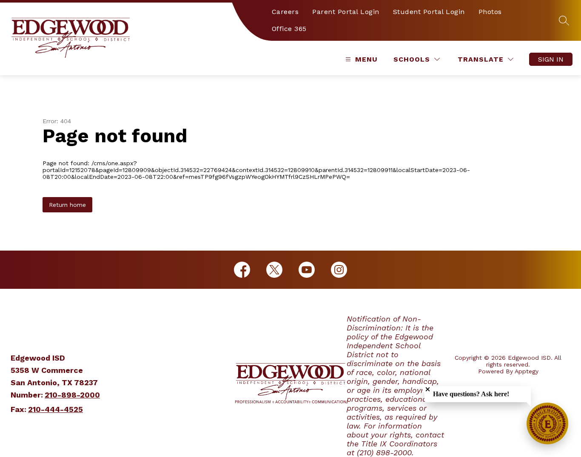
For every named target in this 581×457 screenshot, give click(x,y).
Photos (490, 12)
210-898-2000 (72, 394)
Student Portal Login (429, 12)
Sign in (551, 59)
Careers (285, 12)
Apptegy (526, 371)
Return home (67, 204)
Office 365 (289, 29)
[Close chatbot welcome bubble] (427, 389)
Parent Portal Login (345, 12)
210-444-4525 (55, 409)
